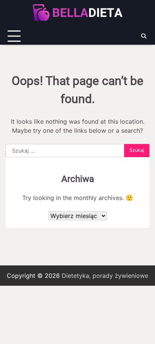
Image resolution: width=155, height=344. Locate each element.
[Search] (143, 36)
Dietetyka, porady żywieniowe (105, 275)
